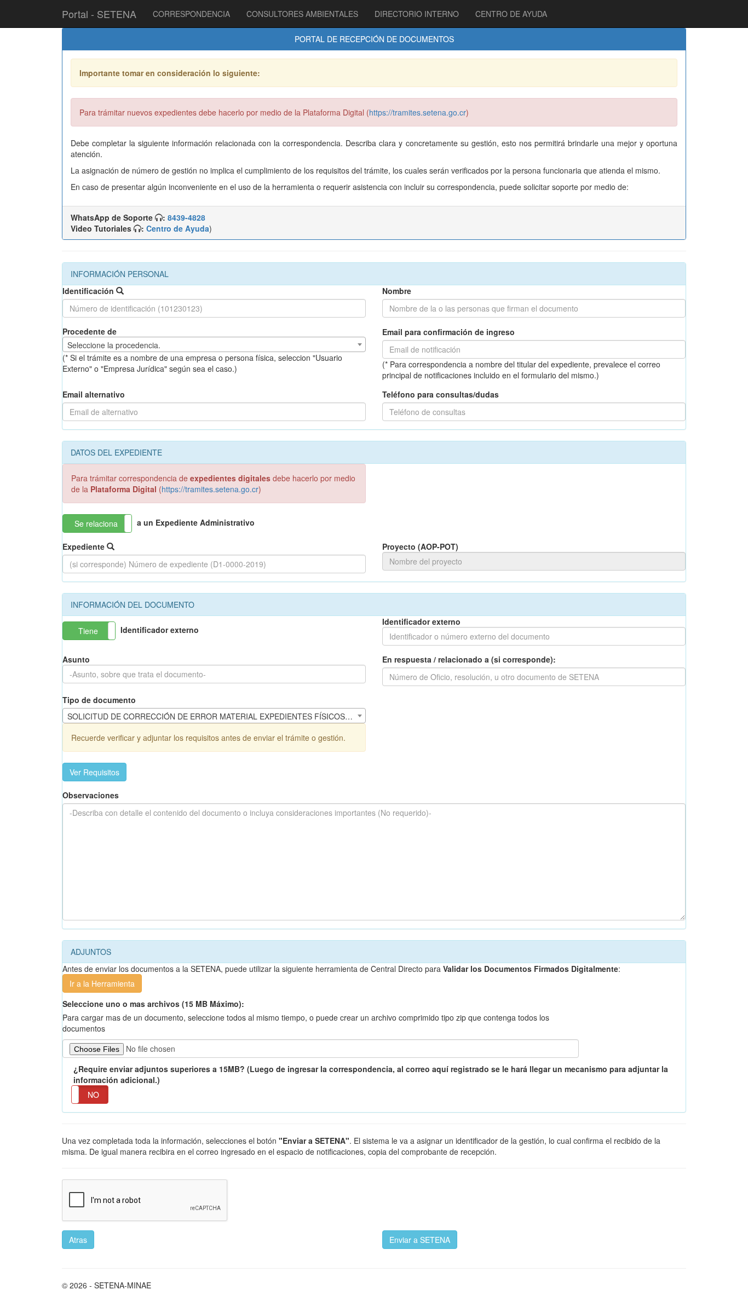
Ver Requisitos (94, 772)
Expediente (83, 546)
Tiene (88, 630)
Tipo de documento (99, 699)
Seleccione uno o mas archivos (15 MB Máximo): (153, 1003)
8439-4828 (186, 217)
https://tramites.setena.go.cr (417, 112)
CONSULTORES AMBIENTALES (302, 13)
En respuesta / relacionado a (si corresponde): (469, 659)
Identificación (88, 290)
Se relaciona (96, 523)
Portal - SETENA (99, 14)
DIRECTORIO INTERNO (417, 13)
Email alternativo (93, 394)
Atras (78, 1239)
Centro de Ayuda (177, 228)
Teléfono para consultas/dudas (440, 394)
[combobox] (214, 344)
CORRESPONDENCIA (191, 13)
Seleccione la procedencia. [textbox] (113, 344)
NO (93, 1094)
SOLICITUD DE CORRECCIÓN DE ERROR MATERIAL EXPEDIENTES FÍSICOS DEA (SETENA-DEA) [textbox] (216, 716)
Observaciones (90, 795)
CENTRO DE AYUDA (511, 13)
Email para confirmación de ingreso (448, 331)
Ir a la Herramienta (102, 983)
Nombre (396, 290)
